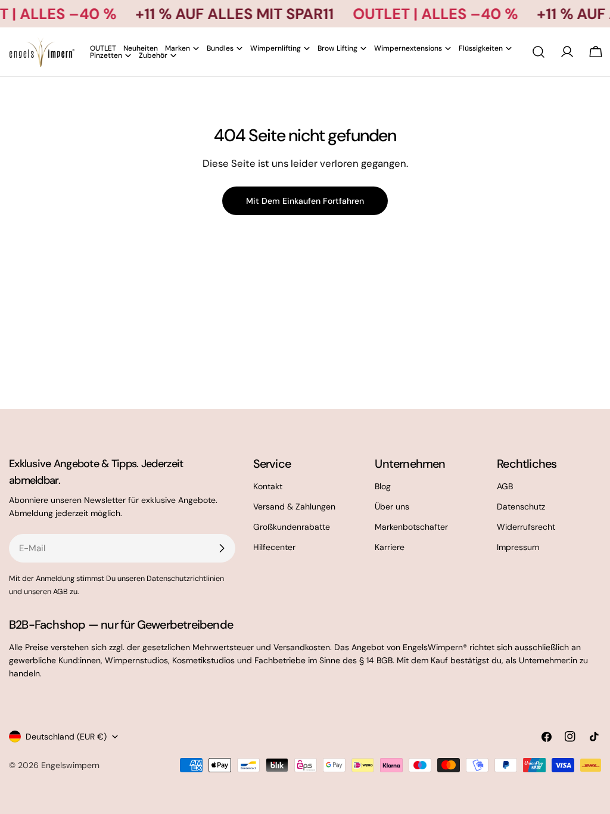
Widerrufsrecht (526, 526)
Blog (383, 486)
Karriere (389, 547)
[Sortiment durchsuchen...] (538, 52)
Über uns (392, 506)
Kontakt (267, 486)
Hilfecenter (274, 547)
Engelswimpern (70, 765)
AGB (505, 486)
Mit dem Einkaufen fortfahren (305, 200)
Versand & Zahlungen (294, 506)
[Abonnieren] (221, 548)
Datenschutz (521, 506)
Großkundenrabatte (291, 526)
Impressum (518, 547)
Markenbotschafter (411, 526)
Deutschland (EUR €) (66, 736)
